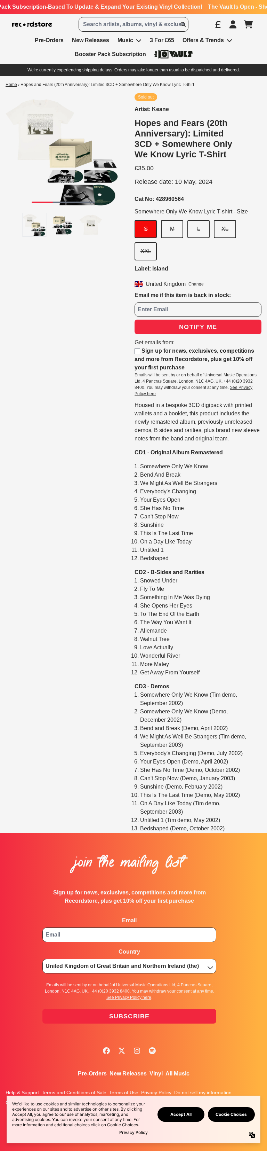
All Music (177, 1073)
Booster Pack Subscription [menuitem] (110, 54)
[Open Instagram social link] (137, 1050)
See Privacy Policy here (128, 997)
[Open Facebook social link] (106, 1050)
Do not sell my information (203, 1092)
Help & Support (22, 1092)
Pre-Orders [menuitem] (49, 40)
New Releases (128, 1073)
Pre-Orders (92, 1073)
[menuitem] (173, 54)
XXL (145, 251)
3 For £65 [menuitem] (162, 40)
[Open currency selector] (217, 24)
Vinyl (156, 1073)
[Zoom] (63, 151)
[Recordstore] (32, 24)
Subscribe (129, 1016)
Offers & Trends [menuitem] (203, 40)
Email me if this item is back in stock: (183, 295)
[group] (35, 225)
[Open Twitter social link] (121, 1050)
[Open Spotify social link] (152, 1050)
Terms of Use (123, 1092)
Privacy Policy (156, 1092)
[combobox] (133, 24)
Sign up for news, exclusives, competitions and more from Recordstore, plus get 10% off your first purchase (194, 359)
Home (11, 84)
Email (129, 920)
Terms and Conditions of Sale (74, 1092)
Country (129, 952)
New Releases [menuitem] (90, 40)
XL (224, 229)
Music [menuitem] (125, 40)
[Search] (182, 24)
